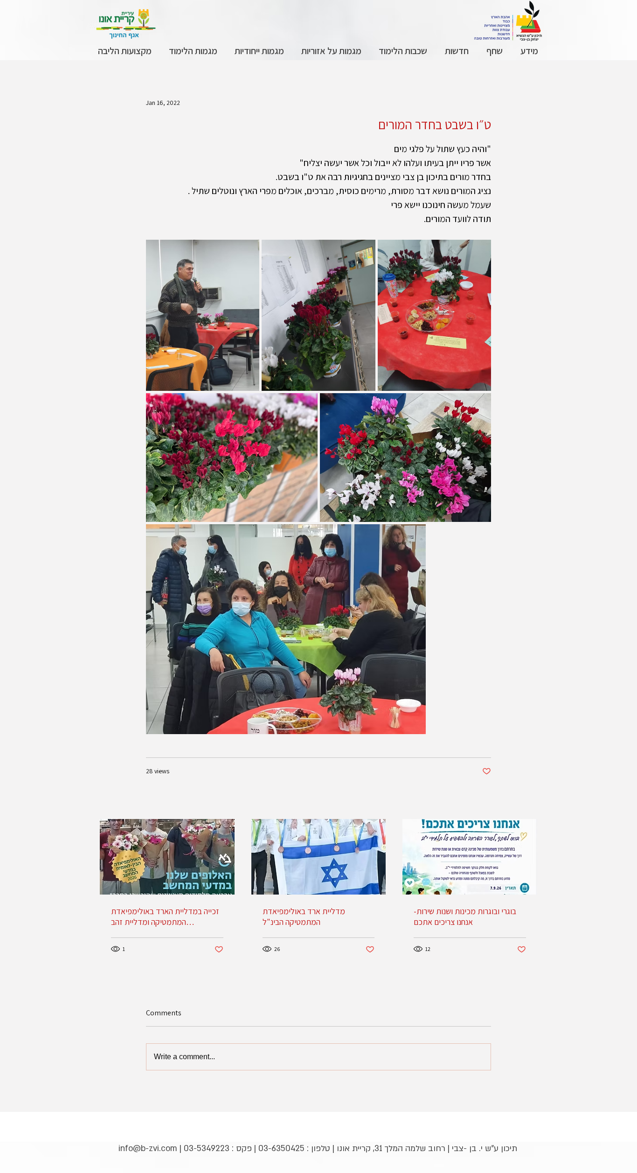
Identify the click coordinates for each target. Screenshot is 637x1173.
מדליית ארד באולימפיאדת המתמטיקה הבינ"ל (304, 916)
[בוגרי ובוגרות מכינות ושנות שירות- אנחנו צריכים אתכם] (469, 857)
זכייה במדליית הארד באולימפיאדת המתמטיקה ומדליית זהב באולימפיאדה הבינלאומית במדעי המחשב (165, 916)
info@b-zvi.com (147, 1148)
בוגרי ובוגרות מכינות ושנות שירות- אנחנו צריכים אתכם (465, 916)
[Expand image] (202, 315)
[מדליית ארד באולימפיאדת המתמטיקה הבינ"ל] (318, 857)
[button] (529, 51)
